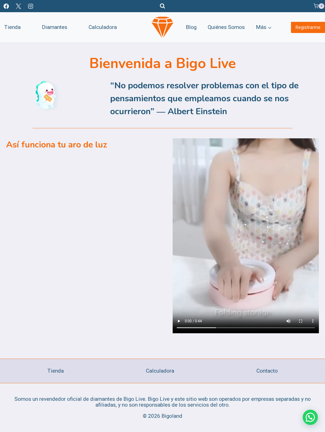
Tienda (12, 27)
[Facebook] (6, 6)
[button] (310, 417)
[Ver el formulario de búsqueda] (162, 6)
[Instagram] (30, 6)
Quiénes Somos (226, 27)
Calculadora (103, 27)
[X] (18, 6)
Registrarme (308, 27)
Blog (191, 27)
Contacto (267, 371)
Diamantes (54, 27)
